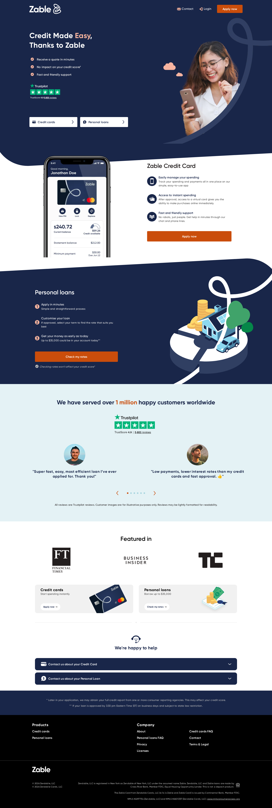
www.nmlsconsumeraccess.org (223, 798)
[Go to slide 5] (141, 493)
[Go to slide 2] (131, 493)
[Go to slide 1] (127, 493)
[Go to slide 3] (134, 493)
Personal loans (98, 122)
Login (207, 9)
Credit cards (46, 122)
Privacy (142, 744)
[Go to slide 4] (137, 493)
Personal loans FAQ (150, 738)
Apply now (230, 9)
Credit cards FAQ (201, 731)
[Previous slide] (117, 493)
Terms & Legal (199, 744)
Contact (187, 9)
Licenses (143, 751)
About (141, 731)
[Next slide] (154, 493)
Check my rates (76, 357)
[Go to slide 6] (144, 493)
